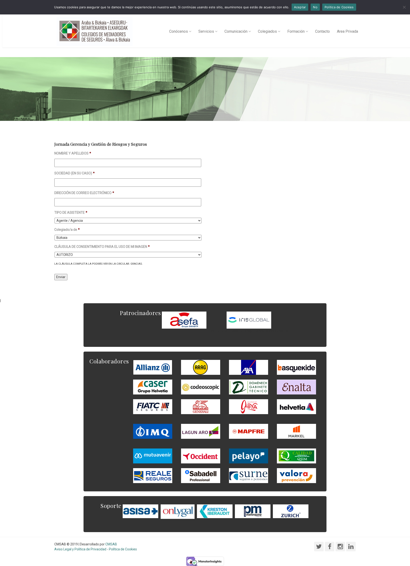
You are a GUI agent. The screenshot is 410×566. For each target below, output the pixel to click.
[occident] (200, 456)
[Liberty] (248, 431)
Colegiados (267, 31)
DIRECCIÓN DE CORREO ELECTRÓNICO (84, 193)
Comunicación (235, 31)
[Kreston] (215, 511)
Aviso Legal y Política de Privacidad (80, 549)
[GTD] (248, 387)
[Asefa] (184, 320)
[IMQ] (152, 431)
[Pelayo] (248, 456)
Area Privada (347, 31)
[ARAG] (200, 367)
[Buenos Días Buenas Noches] (152, 387)
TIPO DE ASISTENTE (70, 212)
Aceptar (300, 7)
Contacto (322, 31)
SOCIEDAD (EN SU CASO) (74, 173)
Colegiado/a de (67, 229)
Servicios (206, 31)
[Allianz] (152, 367)
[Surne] (200, 475)
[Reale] (152, 475)
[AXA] (248, 367)
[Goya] (248, 406)
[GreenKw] (296, 367)
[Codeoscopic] (200, 387)
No (315, 7)
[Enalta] (296, 387)
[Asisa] (140, 511)
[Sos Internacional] (249, 320)
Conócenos (178, 31)
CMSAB (111, 544)
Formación (296, 31)
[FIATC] (152, 406)
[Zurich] (290, 511)
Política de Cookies (123, 549)
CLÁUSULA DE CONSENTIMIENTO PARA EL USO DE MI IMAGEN (102, 247)
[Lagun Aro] (200, 431)
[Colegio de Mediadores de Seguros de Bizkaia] (95, 31)
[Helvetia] (296, 406)
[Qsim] (296, 456)
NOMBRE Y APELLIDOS (72, 153)
